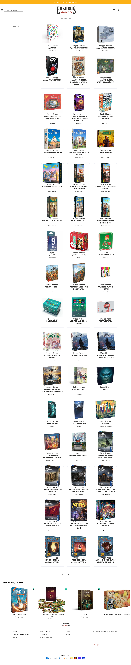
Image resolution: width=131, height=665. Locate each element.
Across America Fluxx (78, 455)
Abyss (105, 389)
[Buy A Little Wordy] (105, 307)
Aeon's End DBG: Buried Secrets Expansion (106, 561)
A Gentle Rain (52, 321)
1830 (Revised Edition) (79, 48)
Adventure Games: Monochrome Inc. (106, 456)
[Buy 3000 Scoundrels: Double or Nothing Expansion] (78, 66)
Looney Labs (79, 460)
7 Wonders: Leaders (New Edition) (105, 222)
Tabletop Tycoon (79, 360)
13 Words (52, 48)
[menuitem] (3, 10)
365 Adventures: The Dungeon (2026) (52, 117)
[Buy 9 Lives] (52, 241)
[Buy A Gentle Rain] (52, 307)
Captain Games (52, 50)
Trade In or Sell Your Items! (21, 634)
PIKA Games (79, 394)
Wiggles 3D (79, 123)
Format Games (105, 257)
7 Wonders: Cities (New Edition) (106, 187)
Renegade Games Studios (106, 426)
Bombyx (105, 394)
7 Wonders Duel (105, 152)
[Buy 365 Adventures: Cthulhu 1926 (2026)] (105, 66)
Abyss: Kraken (52, 423)
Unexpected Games (79, 87)
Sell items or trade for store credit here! (65, 2)
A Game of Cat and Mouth (105, 288)
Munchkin (16, 26)
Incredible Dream (52, 326)
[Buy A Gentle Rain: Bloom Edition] (78, 307)
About (68, 631)
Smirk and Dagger (79, 530)
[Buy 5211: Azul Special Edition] (105, 102)
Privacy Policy (44, 634)
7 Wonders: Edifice (79, 221)
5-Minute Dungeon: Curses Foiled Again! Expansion (79, 118)
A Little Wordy (105, 321)
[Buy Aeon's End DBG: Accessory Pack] (52, 546)
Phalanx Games (105, 50)
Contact (68, 634)
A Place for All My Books (52, 356)
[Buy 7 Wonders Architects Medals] (78, 138)
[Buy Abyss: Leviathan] (78, 409)
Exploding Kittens (52, 257)
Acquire (105, 423)
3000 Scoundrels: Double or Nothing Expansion (78, 82)
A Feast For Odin (52, 287)
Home (61, 18)
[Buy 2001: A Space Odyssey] (52, 66)
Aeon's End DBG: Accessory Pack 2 (78, 561)
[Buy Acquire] (105, 409)
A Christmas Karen (105, 255)
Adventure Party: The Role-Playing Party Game (78, 525)
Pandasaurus (106, 87)
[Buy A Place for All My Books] (52, 341)
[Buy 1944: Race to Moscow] (105, 34)
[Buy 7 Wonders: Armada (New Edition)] (78, 172)
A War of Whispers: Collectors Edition (105, 356)
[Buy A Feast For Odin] (52, 273)
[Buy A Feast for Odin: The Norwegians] (78, 273)
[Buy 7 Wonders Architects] (52, 138)
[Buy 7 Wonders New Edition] (52, 172)
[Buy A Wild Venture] (78, 375)
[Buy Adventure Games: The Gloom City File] (78, 475)
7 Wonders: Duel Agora (52, 221)
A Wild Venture (78, 389)
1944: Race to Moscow (105, 48)
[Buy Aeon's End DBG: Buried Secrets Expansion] (105, 546)
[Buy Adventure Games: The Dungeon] (52, 475)
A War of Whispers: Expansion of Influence (52, 390)
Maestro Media (52, 87)
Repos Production (52, 157)
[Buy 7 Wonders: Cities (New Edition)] (105, 172)
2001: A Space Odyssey (52, 80)
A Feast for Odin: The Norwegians (79, 288)
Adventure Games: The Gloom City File (79, 490)
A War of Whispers (79, 355)
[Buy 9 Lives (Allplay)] (78, 241)
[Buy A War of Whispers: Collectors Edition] (105, 341)
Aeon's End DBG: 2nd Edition (105, 524)
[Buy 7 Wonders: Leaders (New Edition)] (105, 207)
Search (15, 631)
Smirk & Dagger (52, 360)
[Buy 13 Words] (52, 34)
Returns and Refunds (46, 637)
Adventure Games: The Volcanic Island (52, 524)
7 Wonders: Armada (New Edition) (78, 187)
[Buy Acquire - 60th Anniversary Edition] (52, 441)
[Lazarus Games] (66, 10)
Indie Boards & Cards (105, 530)
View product (19, 602)
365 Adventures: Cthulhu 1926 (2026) (105, 81)
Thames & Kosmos (105, 460)
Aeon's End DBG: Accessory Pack (52, 561)
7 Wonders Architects (52, 152)
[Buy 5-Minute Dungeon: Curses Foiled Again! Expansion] (78, 102)
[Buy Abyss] (105, 375)
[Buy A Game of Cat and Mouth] (105, 273)
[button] (3, 10)
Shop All (15, 637)
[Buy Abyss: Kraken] (52, 409)
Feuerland (52, 291)
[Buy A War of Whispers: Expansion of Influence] (52, 375)
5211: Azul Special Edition (105, 117)
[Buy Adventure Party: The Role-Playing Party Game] (78, 510)
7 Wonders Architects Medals (79, 153)
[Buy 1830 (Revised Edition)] (78, 34)
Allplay (78, 257)
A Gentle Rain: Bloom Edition (79, 322)
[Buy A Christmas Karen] (105, 241)
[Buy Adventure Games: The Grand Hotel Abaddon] (105, 475)
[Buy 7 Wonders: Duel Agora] (52, 207)
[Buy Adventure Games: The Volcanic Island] (52, 510)
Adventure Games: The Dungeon (52, 490)
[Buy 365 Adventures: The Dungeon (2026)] (52, 102)
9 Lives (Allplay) (79, 255)
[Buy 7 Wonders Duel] (105, 138)
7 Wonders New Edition (52, 186)
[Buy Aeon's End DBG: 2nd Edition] (105, 510)
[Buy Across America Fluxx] (78, 441)
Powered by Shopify (65, 655)
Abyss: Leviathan (78, 423)
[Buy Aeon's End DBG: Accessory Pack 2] (78, 546)
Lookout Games (79, 50)
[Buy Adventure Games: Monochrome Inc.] (105, 441)
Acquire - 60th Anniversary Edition (52, 456)
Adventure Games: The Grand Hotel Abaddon (105, 490)
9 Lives (52, 255)
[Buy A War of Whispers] (78, 341)
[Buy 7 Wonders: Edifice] (78, 207)
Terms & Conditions (45, 631)
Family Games (105, 123)
